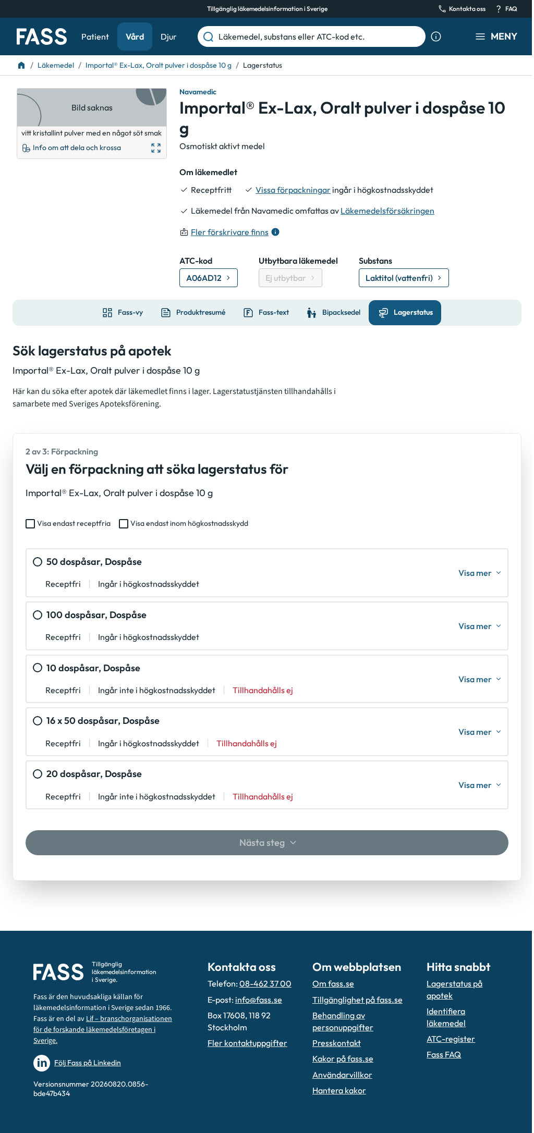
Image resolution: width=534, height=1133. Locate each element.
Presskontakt (336, 1043)
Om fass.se (333, 983)
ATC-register (451, 1038)
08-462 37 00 (265, 983)
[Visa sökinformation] (436, 36)
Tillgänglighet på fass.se (357, 999)
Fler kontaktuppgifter (247, 1043)
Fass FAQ (444, 1054)
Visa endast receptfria (74, 523)
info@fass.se (258, 999)
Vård (135, 36)
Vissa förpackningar (293, 189)
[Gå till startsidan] (42, 36)
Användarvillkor (342, 1074)
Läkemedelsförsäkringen (387, 210)
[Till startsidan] (21, 65)
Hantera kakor (339, 1090)
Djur (169, 36)
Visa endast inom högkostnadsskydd (189, 523)
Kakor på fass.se (342, 1058)
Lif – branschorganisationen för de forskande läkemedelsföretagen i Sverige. (102, 1030)
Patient (95, 36)
